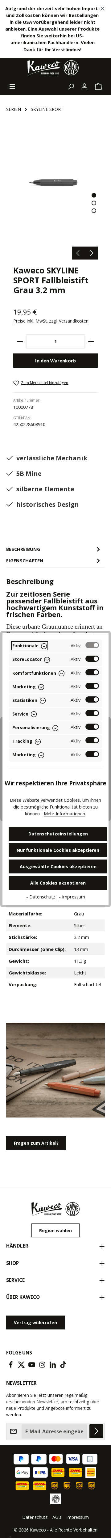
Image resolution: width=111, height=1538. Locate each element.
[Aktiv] (92, 645)
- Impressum (72, 897)
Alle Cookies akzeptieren (58, 883)
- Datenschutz (41, 897)
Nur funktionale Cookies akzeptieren (58, 850)
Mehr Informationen (64, 813)
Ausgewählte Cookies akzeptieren (58, 866)
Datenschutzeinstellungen (58, 834)
